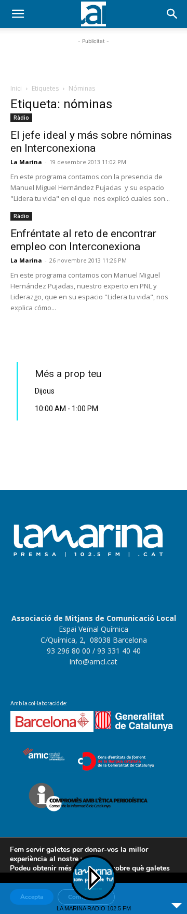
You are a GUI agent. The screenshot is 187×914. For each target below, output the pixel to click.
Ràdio (21, 117)
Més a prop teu (68, 374)
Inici (16, 88)
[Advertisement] (93, 59)
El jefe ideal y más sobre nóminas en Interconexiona (91, 141)
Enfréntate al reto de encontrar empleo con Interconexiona (83, 240)
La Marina (26, 162)
